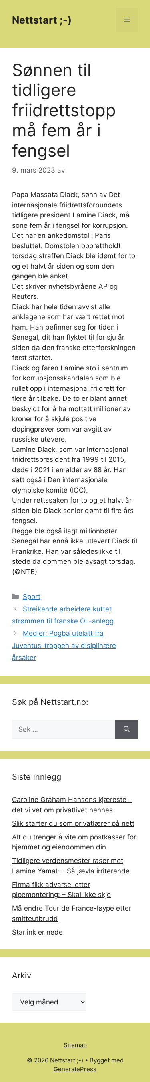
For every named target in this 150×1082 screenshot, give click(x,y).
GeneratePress (75, 1069)
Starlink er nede (37, 932)
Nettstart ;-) (42, 20)
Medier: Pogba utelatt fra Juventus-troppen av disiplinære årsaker (64, 645)
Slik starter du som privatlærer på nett (73, 823)
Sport (31, 597)
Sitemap (75, 1045)
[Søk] (126, 729)
